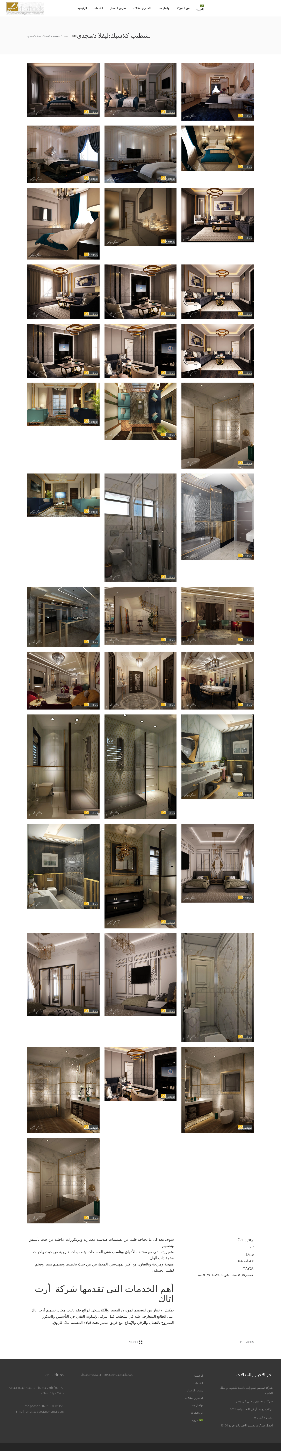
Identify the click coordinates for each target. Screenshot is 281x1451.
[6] (217, 616)
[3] (217, 215)
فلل (65, 36)
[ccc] (141, 876)
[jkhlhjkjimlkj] (217, 351)
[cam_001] (217, 756)
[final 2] (63, 974)
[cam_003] (63, 866)
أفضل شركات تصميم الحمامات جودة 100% (247, 1425)
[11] (63, 154)
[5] (141, 616)
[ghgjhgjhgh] (217, 987)
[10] (217, 681)
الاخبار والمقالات (194, 1397)
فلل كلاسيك (203, 1275)
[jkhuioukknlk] (217, 149)
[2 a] (141, 217)
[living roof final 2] (141, 411)
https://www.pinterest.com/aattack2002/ (107, 1375)
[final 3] (141, 974)
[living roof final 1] (63, 404)
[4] (63, 291)
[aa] (63, 766)
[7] (63, 681)
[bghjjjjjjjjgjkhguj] (141, 291)
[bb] (141, 766)
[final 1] (217, 863)
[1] (141, 527)
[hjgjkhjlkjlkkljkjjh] (141, 351)
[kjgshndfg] (141, 90)
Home (73, 36)
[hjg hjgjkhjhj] (63, 351)
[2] (63, 90)
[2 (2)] (63, 617)
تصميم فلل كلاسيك (242, 1275)
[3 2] (141, 154)
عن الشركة (196, 1412)
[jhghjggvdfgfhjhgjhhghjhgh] (217, 1090)
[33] (217, 92)
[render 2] (63, 223)
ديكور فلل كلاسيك (220, 1275)
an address (54, 1374)
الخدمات (198, 1383)
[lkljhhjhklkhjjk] (217, 425)
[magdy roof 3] (63, 495)
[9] (141, 681)
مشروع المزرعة (263, 1417)
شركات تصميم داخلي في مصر (254, 1401)
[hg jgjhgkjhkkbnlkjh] (217, 291)
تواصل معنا (197, 1405)
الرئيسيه (198, 1375)
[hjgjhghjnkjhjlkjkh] (63, 1090)
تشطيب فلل (118, 1316)
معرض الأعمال (195, 1390)
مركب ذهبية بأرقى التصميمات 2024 (251, 1409)
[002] (217, 516)
